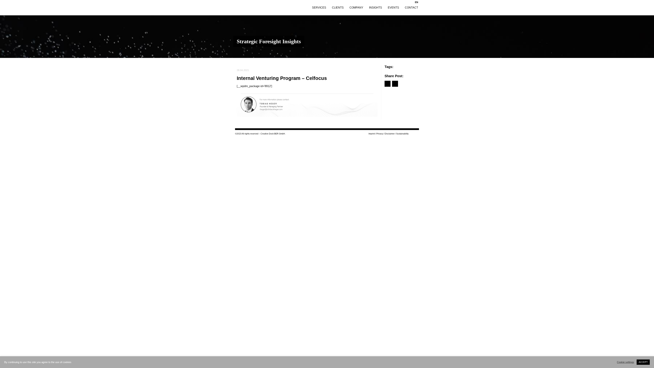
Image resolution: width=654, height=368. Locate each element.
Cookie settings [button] (625, 362)
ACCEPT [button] (643, 362)
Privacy (379, 134)
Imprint (372, 134)
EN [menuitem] (416, 2)
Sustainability (402, 134)
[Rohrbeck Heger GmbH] (257, 7)
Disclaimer (390, 134)
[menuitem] (416, 2)
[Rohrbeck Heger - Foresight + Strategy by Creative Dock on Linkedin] (412, 134)
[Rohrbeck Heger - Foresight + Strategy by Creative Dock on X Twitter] (418, 134)
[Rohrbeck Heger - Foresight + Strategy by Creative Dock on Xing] (415, 134)
